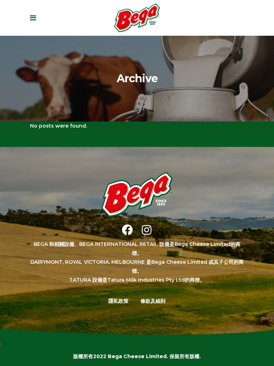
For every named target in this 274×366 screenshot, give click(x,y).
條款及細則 (153, 301)
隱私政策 (118, 301)
